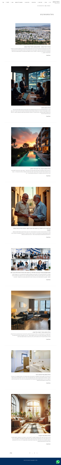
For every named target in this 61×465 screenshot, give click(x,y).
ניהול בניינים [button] (27, 2)
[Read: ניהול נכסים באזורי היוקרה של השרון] (30, 310)
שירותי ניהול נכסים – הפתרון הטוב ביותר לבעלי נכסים (37, 47)
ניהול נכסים (56, 2)
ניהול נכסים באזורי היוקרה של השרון (41, 332)
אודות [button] (46, 2)
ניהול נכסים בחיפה (45, 108)
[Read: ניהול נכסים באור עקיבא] (30, 413)
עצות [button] (12, 2)
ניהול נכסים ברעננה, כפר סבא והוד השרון (40, 169)
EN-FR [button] (8, 2)
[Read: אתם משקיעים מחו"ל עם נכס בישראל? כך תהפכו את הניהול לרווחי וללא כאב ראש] (30, 259)
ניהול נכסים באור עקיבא (44, 435)
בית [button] (50, 2)
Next (10, 453)
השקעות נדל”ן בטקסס (19, 2)
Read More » (48, 55)
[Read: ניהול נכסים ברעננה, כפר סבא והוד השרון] (30, 146)
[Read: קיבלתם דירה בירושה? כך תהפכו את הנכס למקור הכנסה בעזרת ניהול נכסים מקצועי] (30, 206)
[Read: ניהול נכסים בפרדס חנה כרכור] (30, 361)
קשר (3, 2)
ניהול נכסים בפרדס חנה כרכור (43, 374)
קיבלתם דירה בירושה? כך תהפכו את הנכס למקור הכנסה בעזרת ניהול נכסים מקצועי (31, 229)
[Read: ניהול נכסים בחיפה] (30, 85)
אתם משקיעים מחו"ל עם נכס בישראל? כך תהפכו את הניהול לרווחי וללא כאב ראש (30, 272)
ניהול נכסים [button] (34, 2)
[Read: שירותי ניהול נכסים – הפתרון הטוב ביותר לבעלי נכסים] (32, 33)
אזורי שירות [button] (40, 2)
